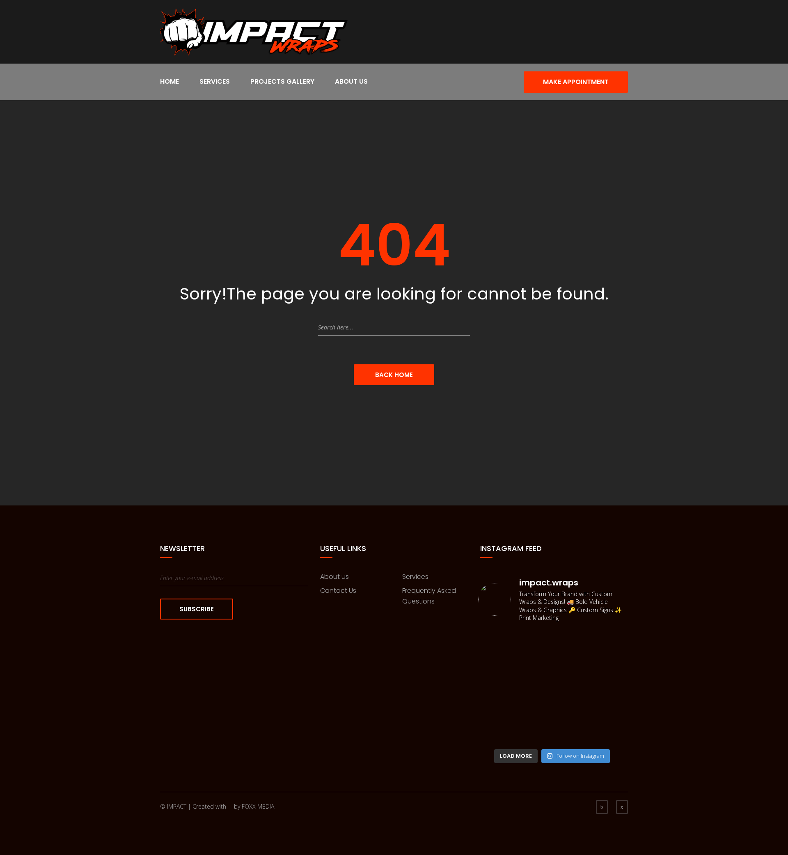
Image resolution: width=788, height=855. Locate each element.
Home (169, 81)
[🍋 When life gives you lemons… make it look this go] (609, 687)
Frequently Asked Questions (429, 596)
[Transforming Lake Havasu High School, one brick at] (533, 662)
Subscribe (196, 609)
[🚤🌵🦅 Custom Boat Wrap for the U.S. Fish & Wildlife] (495, 687)
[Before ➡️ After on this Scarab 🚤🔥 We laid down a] (571, 687)
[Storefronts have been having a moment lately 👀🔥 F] (609, 712)
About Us (351, 81)
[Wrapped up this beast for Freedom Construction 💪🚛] (533, 712)
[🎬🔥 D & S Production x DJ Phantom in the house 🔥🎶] (495, 712)
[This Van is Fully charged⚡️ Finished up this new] (571, 662)
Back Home (394, 374)
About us (334, 576)
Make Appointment (576, 82)
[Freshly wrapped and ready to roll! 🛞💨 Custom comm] (609, 662)
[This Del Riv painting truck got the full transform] (495, 736)
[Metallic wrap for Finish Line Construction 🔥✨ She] (533, 736)
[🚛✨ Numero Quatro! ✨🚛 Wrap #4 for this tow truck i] (533, 687)
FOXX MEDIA (258, 806)
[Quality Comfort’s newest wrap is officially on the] (571, 736)
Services (214, 81)
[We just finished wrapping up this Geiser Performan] (533, 637)
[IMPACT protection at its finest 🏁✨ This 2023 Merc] (571, 712)
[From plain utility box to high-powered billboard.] (495, 662)
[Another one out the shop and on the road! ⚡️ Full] (571, 637)
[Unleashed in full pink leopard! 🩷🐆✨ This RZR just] (609, 637)
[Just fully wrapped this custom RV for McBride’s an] (609, 736)
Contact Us (338, 590)
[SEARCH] (462, 327)
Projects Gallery (282, 81)
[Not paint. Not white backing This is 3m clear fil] (495, 637)
